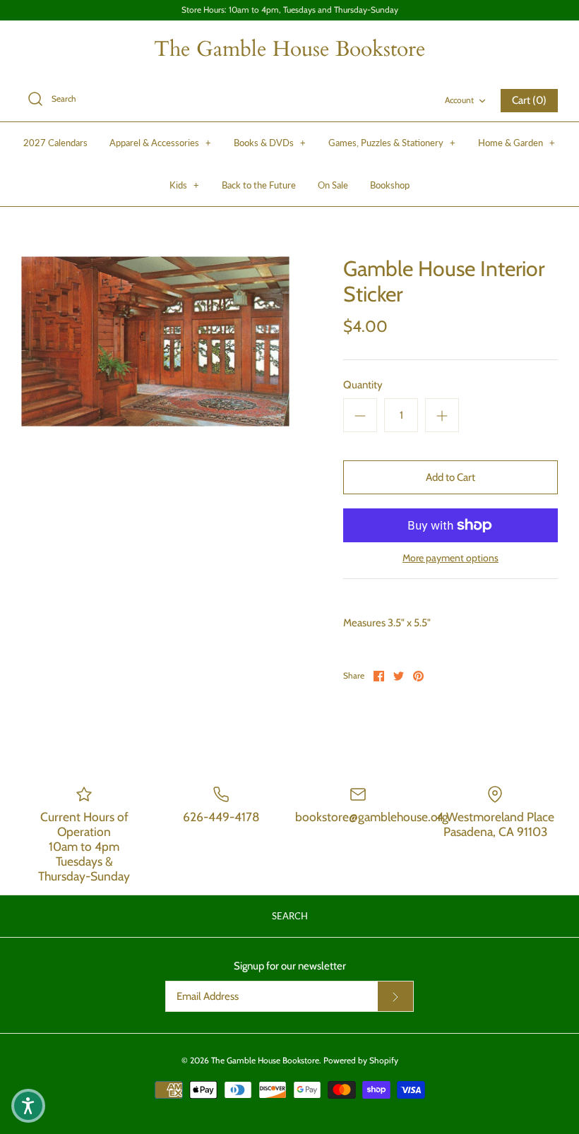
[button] (28, 1106)
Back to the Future (259, 185)
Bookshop (390, 185)
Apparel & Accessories (160, 142)
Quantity (363, 384)
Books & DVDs (270, 142)
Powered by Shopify (360, 1060)
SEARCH (290, 915)
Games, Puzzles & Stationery (391, 142)
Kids (184, 185)
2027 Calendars (55, 142)
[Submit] (395, 996)
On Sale (333, 185)
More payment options (450, 558)
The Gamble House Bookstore (265, 1060)
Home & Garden (516, 142)
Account (459, 100)
